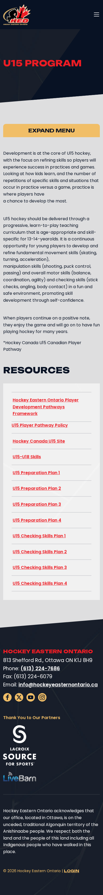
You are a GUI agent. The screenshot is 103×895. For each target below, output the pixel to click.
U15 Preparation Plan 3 (37, 504)
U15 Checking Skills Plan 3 (40, 567)
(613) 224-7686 (40, 668)
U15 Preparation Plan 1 (36, 473)
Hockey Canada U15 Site (39, 441)
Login (71, 870)
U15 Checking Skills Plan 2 (40, 552)
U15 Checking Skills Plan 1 (39, 536)
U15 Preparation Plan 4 (37, 520)
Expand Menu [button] (51, 130)
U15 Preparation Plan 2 (37, 488)
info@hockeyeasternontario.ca (58, 684)
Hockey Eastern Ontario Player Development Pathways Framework (46, 407)
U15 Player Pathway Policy (40, 425)
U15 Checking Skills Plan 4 (40, 583)
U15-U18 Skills (27, 457)
